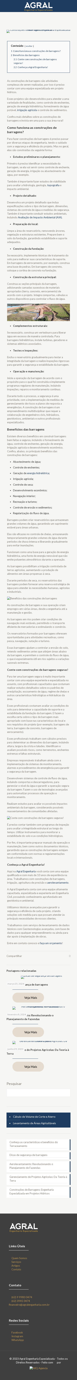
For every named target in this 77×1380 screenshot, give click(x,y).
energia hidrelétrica (38, 473)
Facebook (17, 1332)
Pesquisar (14, 1083)
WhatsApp (17, 1340)
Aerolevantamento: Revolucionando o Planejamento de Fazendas (31, 1165)
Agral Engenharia (26, 871)
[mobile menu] (71, 6)
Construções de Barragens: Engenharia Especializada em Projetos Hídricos (31, 1191)
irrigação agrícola (27, 110)
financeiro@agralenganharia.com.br (29, 1304)
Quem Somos (19, 1258)
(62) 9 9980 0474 (21, 1297)
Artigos (15, 1265)
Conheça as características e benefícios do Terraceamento (33, 1144)
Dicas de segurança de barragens (27, 984)
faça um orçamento (51, 943)
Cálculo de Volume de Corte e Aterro (34, 1116)
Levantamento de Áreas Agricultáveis (34, 1123)
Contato (16, 1269)
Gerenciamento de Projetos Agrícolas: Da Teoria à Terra (38, 1178)
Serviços (16, 1261)
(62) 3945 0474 (20, 1300)
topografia (53, 185)
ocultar (29, 46)
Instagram (17, 1336)
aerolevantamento (58, 882)
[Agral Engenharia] (38, 6)
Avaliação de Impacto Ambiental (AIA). (40, 217)
